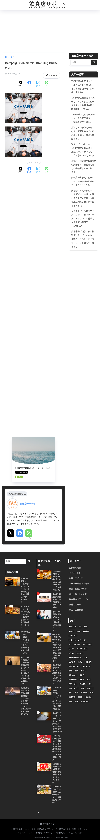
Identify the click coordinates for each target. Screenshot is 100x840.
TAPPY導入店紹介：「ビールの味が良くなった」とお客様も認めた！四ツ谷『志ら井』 (83, 86)
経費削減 (84, 693)
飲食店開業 (85, 701)
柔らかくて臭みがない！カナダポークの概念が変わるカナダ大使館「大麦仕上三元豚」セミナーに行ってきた (82, 198)
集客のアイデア (76, 578)
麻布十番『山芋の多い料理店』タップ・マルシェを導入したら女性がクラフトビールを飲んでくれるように (82, 239)
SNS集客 (86, 631)
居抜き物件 (86, 666)
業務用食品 (73, 679)
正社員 (82, 679)
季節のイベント (74, 666)
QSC (85, 627)
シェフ (71, 649)
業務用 (82, 675)
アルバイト (73, 636)
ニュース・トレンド (78, 594)
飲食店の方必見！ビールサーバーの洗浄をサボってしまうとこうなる (82, 181)
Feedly (29, 538)
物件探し (90, 688)
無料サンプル (73, 688)
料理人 (83, 671)
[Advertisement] (50, 31)
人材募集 (72, 662)
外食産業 (88, 662)
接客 (76, 671)
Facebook (20, 538)
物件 (82, 688)
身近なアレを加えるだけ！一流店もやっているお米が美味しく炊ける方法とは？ (82, 133)
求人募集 (82, 684)
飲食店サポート (51, 823)
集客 (76, 701)
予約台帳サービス (75, 658)
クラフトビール (74, 644)
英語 (91, 693)
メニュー (80, 653)
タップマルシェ (82, 649)
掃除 (70, 671)
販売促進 (88, 697)
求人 (88, 679)
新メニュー (73, 675)
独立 (70, 693)
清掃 (90, 684)
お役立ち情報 (75, 568)
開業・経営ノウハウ (78, 589)
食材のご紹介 (75, 605)
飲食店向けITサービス (78, 599)
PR (80, 627)
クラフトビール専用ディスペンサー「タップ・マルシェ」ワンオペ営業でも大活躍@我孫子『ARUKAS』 (82, 218)
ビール (71, 653)
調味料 (80, 697)
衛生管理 (72, 697)
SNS (78, 631)
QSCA (71, 631)
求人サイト (73, 684)
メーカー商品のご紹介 (79, 583)
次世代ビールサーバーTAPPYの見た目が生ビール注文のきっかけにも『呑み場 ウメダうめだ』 (83, 150)
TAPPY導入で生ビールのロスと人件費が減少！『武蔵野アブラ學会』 (83, 118)
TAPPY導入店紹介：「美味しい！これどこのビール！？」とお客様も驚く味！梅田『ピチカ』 (83, 103)
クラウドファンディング (77, 640)
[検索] (94, 62)
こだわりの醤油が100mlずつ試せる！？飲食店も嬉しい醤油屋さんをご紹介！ (83, 166)
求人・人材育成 (76, 610)
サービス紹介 (87, 644)
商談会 (80, 662)
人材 (85, 658)
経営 (76, 693)
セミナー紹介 (75, 573)
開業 (70, 701)
